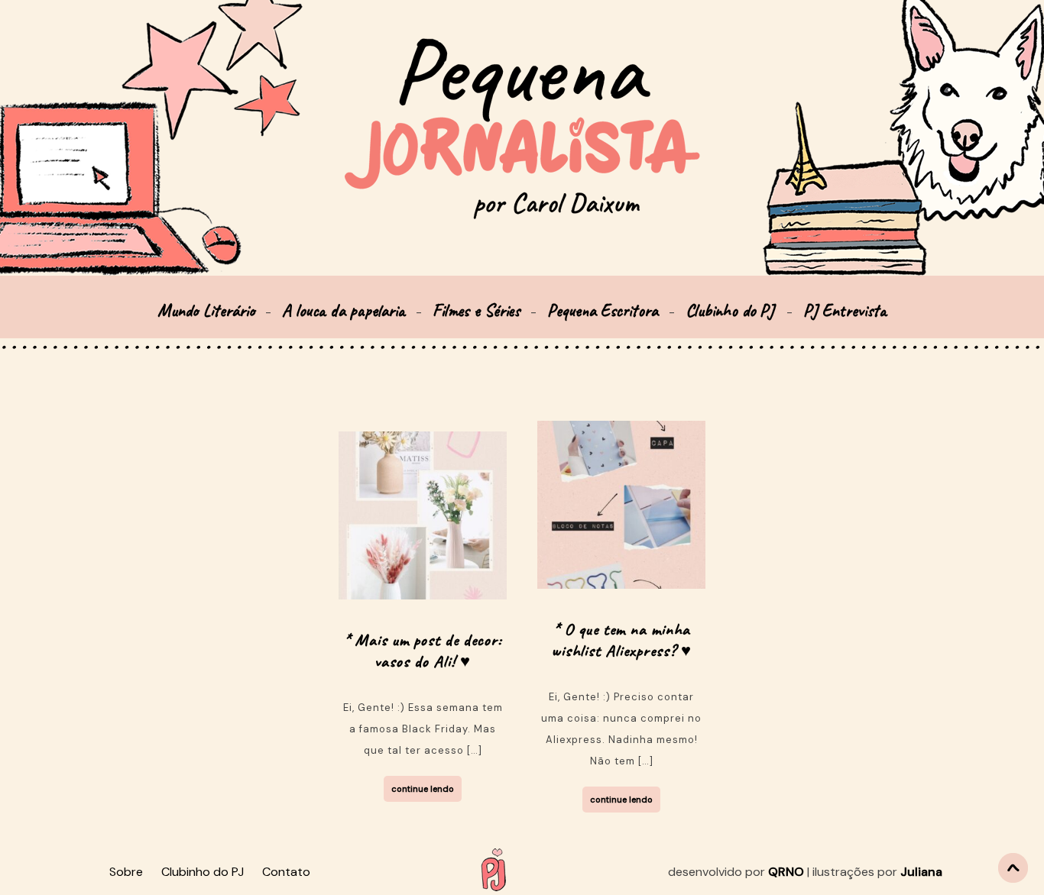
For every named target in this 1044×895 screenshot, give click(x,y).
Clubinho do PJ (732, 310)
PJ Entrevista (845, 310)
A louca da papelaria (343, 310)
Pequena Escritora (602, 310)
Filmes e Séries (476, 310)
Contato (286, 872)
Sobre (126, 872)
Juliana (921, 872)
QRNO (786, 872)
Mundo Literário (206, 310)
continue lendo (422, 789)
